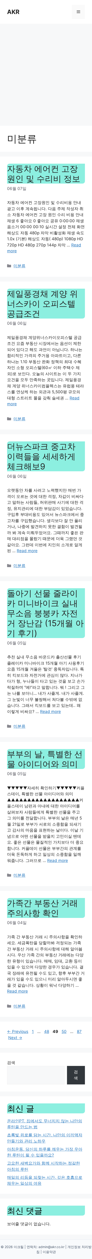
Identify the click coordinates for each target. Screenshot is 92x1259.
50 (64, 1031)
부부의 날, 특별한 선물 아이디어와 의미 (45, 759)
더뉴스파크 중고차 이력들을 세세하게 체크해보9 (41, 456)
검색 (11, 1062)
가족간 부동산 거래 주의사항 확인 (42, 908)
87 (80, 1031)
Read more (27, 550)
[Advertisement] (46, 72)
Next (15, 1037)
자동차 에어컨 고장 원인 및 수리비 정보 (43, 174)
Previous (17, 1031)
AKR (13, 11)
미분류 (19, 266)
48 (47, 1031)
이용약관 (49, 1252)
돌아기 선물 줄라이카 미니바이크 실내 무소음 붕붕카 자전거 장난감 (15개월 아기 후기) (45, 613)
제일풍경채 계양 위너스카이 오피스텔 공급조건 (42, 304)
